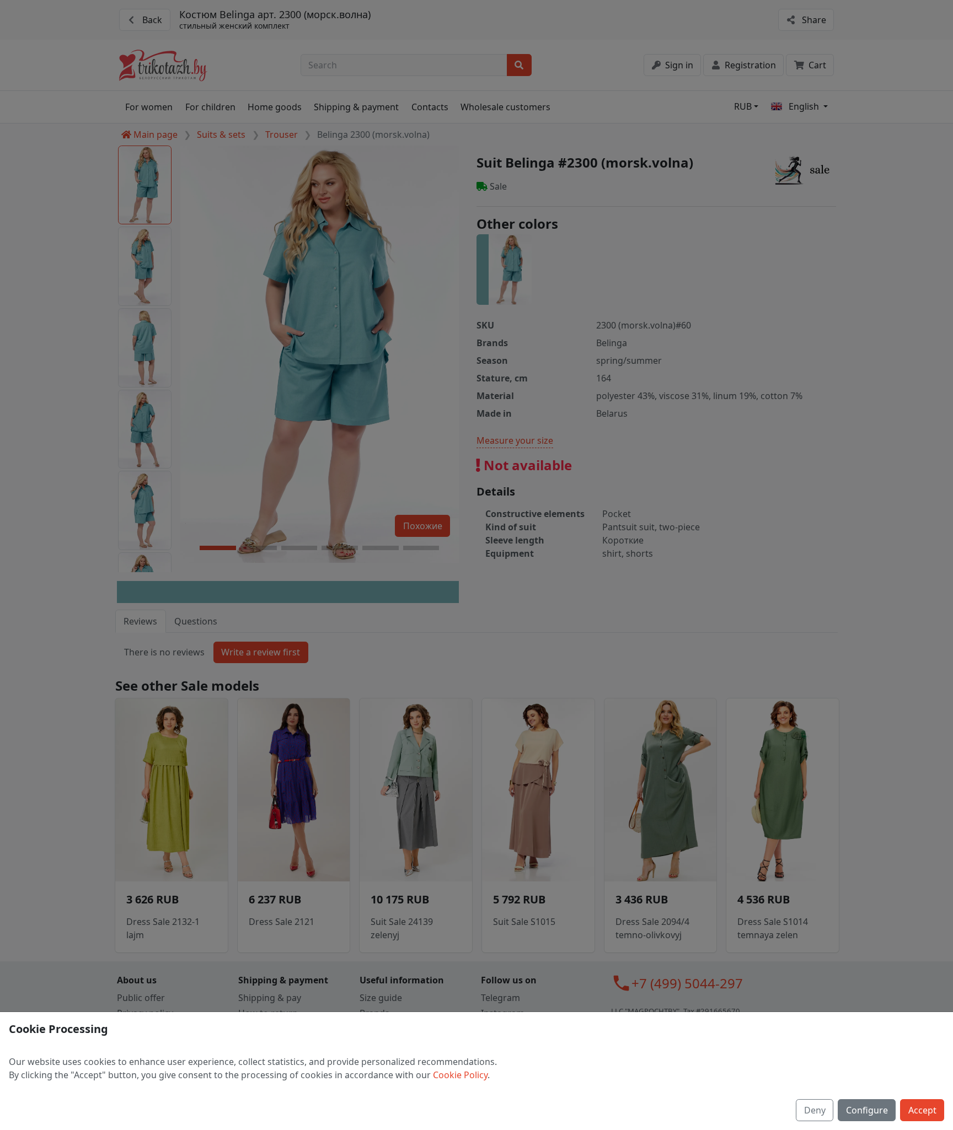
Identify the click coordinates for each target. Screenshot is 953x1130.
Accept (922, 1110)
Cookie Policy (460, 1075)
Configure (867, 1110)
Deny (815, 1110)
